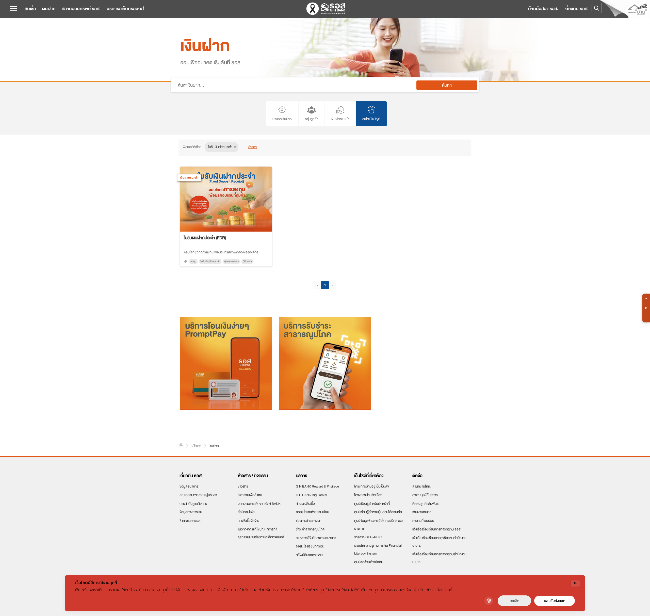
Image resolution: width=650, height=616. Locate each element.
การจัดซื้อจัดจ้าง (248, 521)
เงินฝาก (49, 8)
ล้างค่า (252, 147)
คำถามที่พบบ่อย (423, 521)
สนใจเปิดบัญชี (371, 119)
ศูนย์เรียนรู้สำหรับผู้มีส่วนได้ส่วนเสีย (378, 512)
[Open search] (597, 8)
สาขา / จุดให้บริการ (425, 495)
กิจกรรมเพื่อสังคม (250, 495)
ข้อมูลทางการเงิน (191, 512)
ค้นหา (447, 85)
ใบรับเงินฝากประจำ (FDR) (205, 237)
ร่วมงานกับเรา (421, 512)
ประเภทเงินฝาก (282, 119)
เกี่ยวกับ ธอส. (576, 8)
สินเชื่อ (30, 8)
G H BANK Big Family (311, 495)
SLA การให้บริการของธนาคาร (316, 538)
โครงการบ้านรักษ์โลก (368, 495)
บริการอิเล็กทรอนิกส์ (125, 8)
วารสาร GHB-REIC (368, 537)
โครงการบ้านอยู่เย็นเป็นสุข (371, 486)
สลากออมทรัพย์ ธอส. (81, 8)
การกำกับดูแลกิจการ (193, 504)
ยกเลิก (514, 601)
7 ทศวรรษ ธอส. (190, 521)
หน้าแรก (181, 445)
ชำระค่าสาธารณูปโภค (310, 529)
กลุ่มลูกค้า (311, 119)
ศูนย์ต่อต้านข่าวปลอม (368, 562)
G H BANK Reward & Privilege (317, 486)
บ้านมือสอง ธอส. (543, 8)
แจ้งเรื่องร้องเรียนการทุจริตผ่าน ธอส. (437, 529)
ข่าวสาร (243, 486)
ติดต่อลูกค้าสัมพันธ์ (425, 504)
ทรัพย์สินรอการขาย (309, 555)
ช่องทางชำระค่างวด (308, 521)
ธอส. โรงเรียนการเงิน (310, 546)
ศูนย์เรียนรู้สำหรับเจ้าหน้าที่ (372, 504)
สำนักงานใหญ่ (421, 486)
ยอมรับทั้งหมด (554, 601)
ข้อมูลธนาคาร (189, 486)
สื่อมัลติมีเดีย (246, 512)
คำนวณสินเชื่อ (305, 504)
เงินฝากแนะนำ (340, 119)
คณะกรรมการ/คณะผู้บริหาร (198, 495)
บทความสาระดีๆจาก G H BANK (259, 504)
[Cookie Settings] (488, 600)
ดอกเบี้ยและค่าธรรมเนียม (312, 512)
